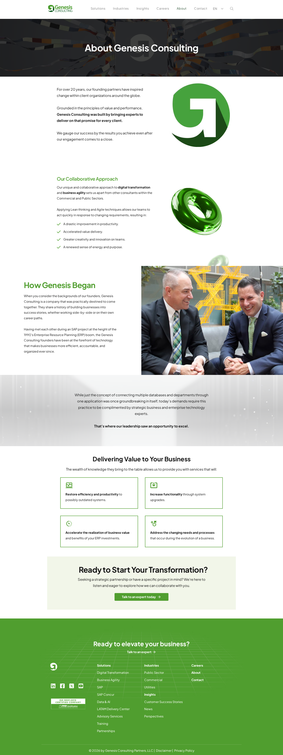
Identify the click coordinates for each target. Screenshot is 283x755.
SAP (74, 329)
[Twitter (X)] (71, 686)
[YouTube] (81, 686)
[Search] (232, 9)
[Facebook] (62, 686)
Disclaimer (164, 750)
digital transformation (134, 187)
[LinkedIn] (53, 686)
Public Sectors (92, 198)
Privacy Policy (184, 750)
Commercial (66, 198)
